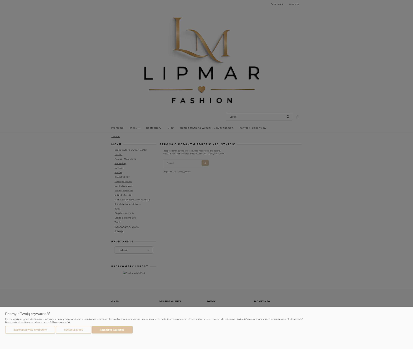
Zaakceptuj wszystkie (112, 329)
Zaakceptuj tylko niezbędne (30, 329)
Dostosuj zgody (73, 329)
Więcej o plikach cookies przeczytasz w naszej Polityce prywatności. (37, 322)
